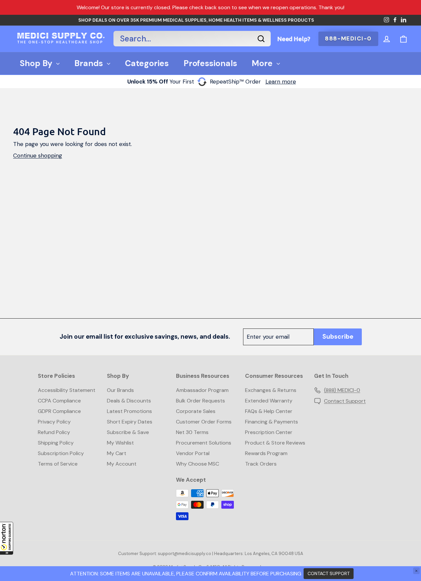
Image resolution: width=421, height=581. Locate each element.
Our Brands (120, 390)
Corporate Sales (195, 411)
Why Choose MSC (197, 463)
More (262, 63)
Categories (147, 63)
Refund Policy (54, 432)
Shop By (36, 63)
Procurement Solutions (203, 442)
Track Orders (261, 463)
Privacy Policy (54, 421)
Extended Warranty (268, 400)
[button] (6, 538)
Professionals (210, 63)
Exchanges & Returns (270, 390)
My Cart (116, 453)
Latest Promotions (129, 411)
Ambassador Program (202, 390)
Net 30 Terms (192, 432)
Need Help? (293, 39)
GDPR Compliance (59, 411)
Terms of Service (58, 463)
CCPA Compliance (59, 400)
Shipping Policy (56, 442)
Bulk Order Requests (200, 400)
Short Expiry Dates (129, 421)
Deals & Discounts (129, 400)
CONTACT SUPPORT (329, 573)
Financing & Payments (271, 421)
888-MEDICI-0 (348, 38)
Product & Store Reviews (275, 442)
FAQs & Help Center (268, 411)
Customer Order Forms (204, 421)
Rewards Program (266, 453)
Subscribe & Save (128, 432)
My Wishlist (120, 442)
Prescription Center (268, 432)
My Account (121, 463)
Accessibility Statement (66, 390)
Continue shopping (37, 155)
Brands (88, 63)
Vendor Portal (193, 453)
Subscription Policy (61, 453)
